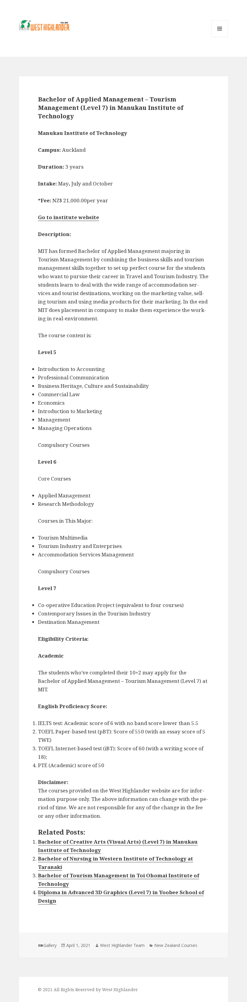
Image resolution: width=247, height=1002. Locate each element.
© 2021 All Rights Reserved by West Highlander (88, 989)
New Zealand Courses (175, 945)
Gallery (50, 945)
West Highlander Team (122, 945)
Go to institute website (68, 217)
